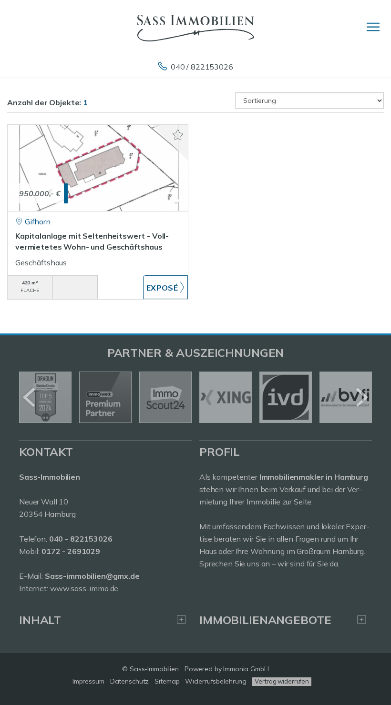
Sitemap (166, 681)
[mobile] (373, 27)
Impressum (88, 681)
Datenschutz (129, 681)
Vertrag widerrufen (282, 681)
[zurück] (30, 397)
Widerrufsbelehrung (216, 681)
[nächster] (361, 397)
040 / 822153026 (202, 66)
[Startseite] (195, 27)
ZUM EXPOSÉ (165, 287)
